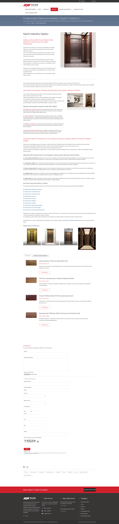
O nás (39, 9)
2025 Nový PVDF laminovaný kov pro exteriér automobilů (68, 502)
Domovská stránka (30, 9)
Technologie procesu (65, 9)
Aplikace (54, 9)
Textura (64, 472)
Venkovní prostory (27, 475)
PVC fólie (26, 472)
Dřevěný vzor (41, 472)
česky (94, 1)
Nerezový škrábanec (83, 472)
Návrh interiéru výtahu (41, 23)
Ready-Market (93, 522)
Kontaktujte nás (78, 9)
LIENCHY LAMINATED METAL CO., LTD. (40, 522)
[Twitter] (25, 516)
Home (28, 23)
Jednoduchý (58, 472)
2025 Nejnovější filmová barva (67, 509)
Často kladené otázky (31, 12)
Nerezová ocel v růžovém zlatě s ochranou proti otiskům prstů (59, 313)
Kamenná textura (50, 472)
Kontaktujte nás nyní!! (90, 489)
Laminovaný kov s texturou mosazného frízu (53, 261)
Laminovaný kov (33, 472)
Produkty (46, 9)
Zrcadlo (75, 472)
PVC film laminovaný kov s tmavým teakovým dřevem (56, 278)
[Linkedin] (27, 516)
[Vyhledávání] (79, 1)
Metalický (70, 472)
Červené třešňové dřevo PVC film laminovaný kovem (56, 296)
